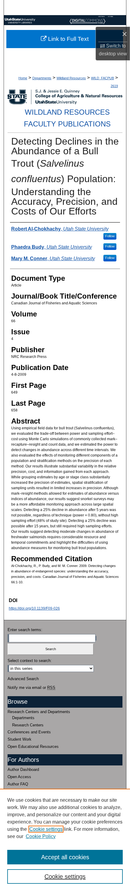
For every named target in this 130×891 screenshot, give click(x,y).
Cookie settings (46, 829)
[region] (65, 840)
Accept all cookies (65, 857)
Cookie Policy (41, 836)
